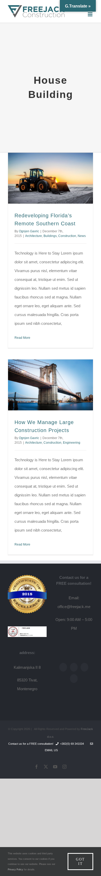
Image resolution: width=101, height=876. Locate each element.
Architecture (33, 236)
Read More (22, 338)
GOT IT (80, 861)
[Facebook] (63, 667)
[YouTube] (84, 667)
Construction (67, 236)
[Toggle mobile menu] (90, 14)
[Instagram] (74, 678)
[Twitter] (74, 667)
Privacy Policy (15, 869)
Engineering (71, 442)
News (82, 236)
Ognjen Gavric (29, 231)
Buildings (50, 236)
